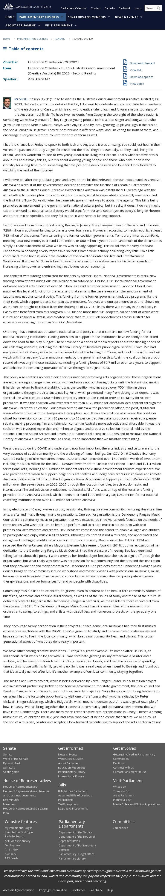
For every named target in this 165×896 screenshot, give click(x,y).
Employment (13, 845)
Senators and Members (87, 17)
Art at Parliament (123, 795)
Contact (96, 8)
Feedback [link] (96, 890)
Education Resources (72, 767)
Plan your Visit (122, 800)
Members (9, 804)
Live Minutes (11, 800)
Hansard (60, 38)
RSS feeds (11, 858)
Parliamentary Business (39, 17)
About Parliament (20, 25)
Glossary (10, 854)
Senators (9, 767)
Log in (138, 8)
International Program (72, 776)
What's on (119, 787)
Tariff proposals (68, 804)
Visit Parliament (59, 25)
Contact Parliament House (130, 772)
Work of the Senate (15, 759)
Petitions (119, 763)
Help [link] (110, 890)
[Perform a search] (158, 8)
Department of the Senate (75, 832)
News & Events (126, 17)
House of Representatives (20, 787)
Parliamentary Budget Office (77, 854)
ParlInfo (110, 8)
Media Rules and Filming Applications (136, 804)
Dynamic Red (11, 763)
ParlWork (125, 8)
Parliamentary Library (71, 772)
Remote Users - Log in (19, 832)
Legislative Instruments (73, 808)
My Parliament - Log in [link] (18, 828)
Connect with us (123, 767)
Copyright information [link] (53, 890)
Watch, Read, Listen (70, 759)
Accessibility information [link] (18, 890)
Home (9, 17)
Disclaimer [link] (78, 890)
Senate (7, 754)
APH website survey (17, 841)
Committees (120, 828)
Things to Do (121, 791)
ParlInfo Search (14, 836)
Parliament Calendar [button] (74, 8)
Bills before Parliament (72, 791)
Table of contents (25, 48)
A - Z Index (11, 849)
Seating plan (11, 772)
